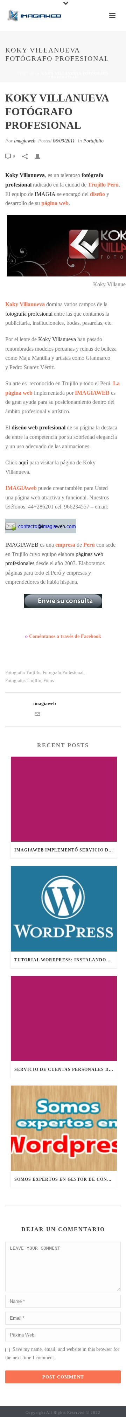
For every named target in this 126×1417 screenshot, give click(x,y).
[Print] (41, 156)
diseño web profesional (38, 427)
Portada (27, 73)
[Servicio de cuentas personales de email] (64, 1018)
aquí (24, 462)
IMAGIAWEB (21, 545)
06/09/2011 (64, 140)
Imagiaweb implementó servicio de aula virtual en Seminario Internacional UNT (65, 850)
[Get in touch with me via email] (37, 715)
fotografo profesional (63, 672)
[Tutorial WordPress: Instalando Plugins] (64, 909)
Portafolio (93, 140)
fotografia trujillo (23, 672)
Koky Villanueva (25, 175)
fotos (48, 680)
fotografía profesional (28, 314)
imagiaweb (24, 140)
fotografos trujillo (23, 680)
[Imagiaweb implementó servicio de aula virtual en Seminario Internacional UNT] (64, 799)
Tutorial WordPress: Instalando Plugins (65, 959)
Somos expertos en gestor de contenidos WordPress (65, 1179)
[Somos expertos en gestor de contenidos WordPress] (64, 1128)
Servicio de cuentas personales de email (65, 1069)
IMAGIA (45, 194)
